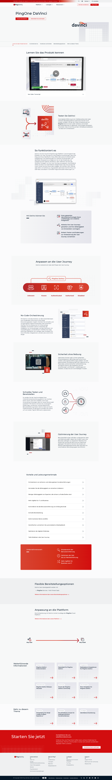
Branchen (50, 763)
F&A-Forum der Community (91, 761)
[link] (22, 19)
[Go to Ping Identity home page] (18, 5)
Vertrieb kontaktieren (83, 4)
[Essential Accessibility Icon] (44, 778)
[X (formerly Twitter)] (81, 778)
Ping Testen (94, 4)
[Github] (92, 778)
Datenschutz (59, 777)
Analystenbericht (52, 765)
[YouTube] (89, 778)
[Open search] (79, 1)
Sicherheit (66, 777)
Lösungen (50, 761)
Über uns (32, 759)
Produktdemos (70, 765)
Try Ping (68, 763)
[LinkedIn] (84, 778)
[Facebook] (87, 778)
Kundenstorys (51, 759)
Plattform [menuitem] (38, 4)
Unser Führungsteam (35, 765)
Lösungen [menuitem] (48, 4)
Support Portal (88, 759)
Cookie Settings (74, 777)
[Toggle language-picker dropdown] (82, 1)
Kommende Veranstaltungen (37, 771)
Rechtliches (52, 777)
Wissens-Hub (88, 763)
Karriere (32, 767)
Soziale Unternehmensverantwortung (37, 762)
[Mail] (95, 778)
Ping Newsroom (34, 769)
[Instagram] (98, 778)
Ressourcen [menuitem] (59, 4)
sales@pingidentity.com (63, 737)
